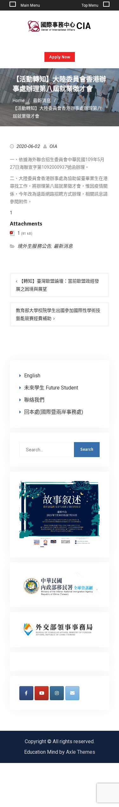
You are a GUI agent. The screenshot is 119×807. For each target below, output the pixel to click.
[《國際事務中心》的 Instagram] (57, 693)
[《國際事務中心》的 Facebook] (26, 693)
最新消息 (63, 246)
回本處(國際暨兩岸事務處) (53, 412)
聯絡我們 (34, 400)
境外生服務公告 (34, 246)
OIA (53, 146)
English (32, 376)
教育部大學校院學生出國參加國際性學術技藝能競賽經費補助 (58, 314)
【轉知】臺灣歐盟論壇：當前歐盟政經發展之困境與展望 (57, 285)
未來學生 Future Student (51, 388)
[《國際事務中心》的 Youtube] (42, 693)
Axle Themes (80, 752)
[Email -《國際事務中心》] (72, 693)
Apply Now (59, 57)
